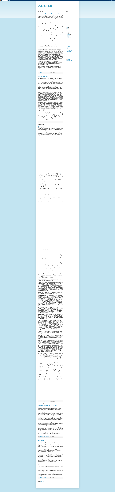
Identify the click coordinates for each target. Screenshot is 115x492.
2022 (67, 26)
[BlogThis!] (51, 72)
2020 (67, 28)
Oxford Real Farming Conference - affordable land (48, 405)
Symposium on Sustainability (44, 126)
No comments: (47, 72)
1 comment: (47, 436)
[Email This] (50, 72)
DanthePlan (45, 5)
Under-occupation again (43, 76)
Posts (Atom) (42, 481)
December (68, 34)
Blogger (61, 486)
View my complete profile (69, 60)
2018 (67, 30)
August (68, 38)
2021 (67, 27)
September (68, 37)
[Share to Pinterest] (54, 72)
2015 (67, 33)
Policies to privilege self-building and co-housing (48, 13)
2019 (67, 29)
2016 (67, 32)
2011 (67, 56)
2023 (67, 25)
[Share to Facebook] (53, 72)
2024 (67, 24)
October (68, 36)
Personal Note (41, 440)
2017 (67, 31)
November (68, 35)
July (68, 39)
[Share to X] (52, 72)
